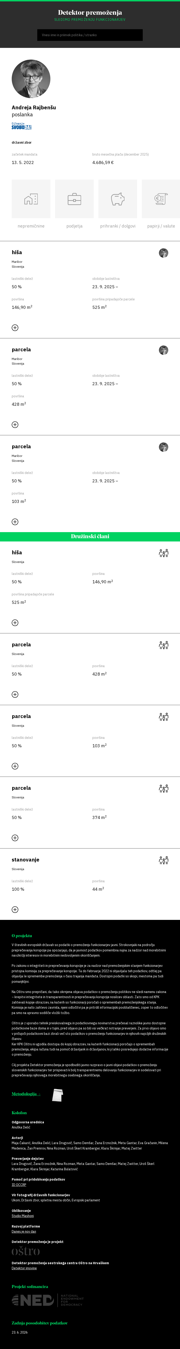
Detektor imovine (24, 1268)
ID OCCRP (19, 1185)
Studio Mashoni (23, 1216)
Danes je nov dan (24, 1231)
